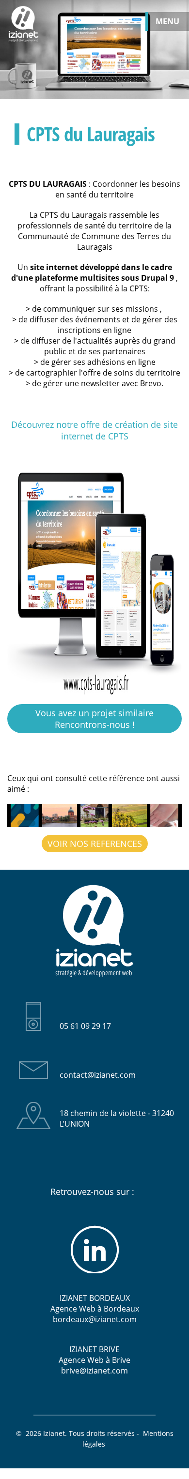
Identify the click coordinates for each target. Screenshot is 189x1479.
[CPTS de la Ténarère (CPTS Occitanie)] (129, 815)
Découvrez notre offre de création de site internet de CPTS (94, 430)
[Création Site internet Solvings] (24, 815)
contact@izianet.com (98, 1075)
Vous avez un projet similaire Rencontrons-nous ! (94, 718)
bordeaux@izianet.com (95, 1319)
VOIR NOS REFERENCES (94, 843)
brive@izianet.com (94, 1370)
